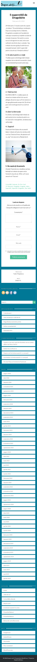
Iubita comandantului (9, 326)
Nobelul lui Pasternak (19, 362)
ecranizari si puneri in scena (11, 608)
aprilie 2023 (6, 426)
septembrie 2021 (8, 495)
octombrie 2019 (8, 552)
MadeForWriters (18, 660)
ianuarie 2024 (7, 408)
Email (18, 235)
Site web (18, 243)
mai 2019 (6, 574)
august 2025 (7, 395)
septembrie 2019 (8, 556)
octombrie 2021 (8, 491)
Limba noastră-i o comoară (20, 353)
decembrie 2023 (8, 413)
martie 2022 (7, 474)
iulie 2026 (6, 378)
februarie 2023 (7, 430)
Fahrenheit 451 (7, 330)
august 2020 (7, 509)
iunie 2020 (6, 517)
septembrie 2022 (8, 447)
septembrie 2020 (8, 504)
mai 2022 (6, 465)
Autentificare (7, 637)
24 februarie (9, 186)
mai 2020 (6, 522)
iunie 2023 (6, 421)
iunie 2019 (6, 569)
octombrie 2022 (8, 443)
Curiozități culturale (11, 184)
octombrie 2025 (8, 386)
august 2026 (7, 373)
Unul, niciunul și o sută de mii (11, 317)
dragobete (16, 186)
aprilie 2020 (6, 526)
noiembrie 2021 (8, 487)
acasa (5, 590)
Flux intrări (6, 641)
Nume (18, 227)
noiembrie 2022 (8, 439)
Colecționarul (7, 313)
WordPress (25, 658)
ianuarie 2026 (7, 382)
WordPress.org (7, 650)
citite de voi (6, 594)
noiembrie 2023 (8, 417)
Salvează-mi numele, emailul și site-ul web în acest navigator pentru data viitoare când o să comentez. (18, 252)
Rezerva (14, 348)
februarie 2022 (7, 478)
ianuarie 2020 (7, 539)
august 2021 (7, 500)
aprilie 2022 (6, 469)
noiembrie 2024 (8, 404)
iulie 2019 (6, 565)
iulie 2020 (6, 513)
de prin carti (22, 184)
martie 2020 (7, 530)
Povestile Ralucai (8, 612)
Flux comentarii (8, 645)
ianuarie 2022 (7, 482)
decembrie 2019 (8, 543)
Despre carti (7, 353)
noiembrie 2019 (8, 548)
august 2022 (7, 452)
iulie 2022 (6, 456)
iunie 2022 (6, 461)
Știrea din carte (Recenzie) (11, 621)
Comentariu (18, 212)
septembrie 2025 (8, 391)
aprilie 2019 (6, 578)
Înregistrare (6, 632)
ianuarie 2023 (7, 434)
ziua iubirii (28, 188)
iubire (27, 186)
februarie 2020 (7, 535)
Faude (5, 342)
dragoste (22, 186)
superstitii (8, 188)
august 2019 (7, 561)
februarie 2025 (7, 399)
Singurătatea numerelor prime (12, 322)
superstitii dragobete (18, 188)
